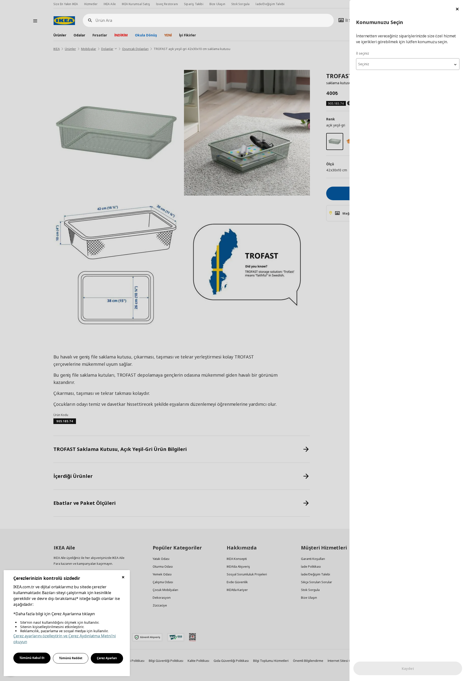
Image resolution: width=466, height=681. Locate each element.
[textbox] (407, 64)
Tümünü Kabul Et (31, 658)
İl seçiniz (362, 53)
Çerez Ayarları (107, 658)
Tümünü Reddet (70, 658)
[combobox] (407, 64)
